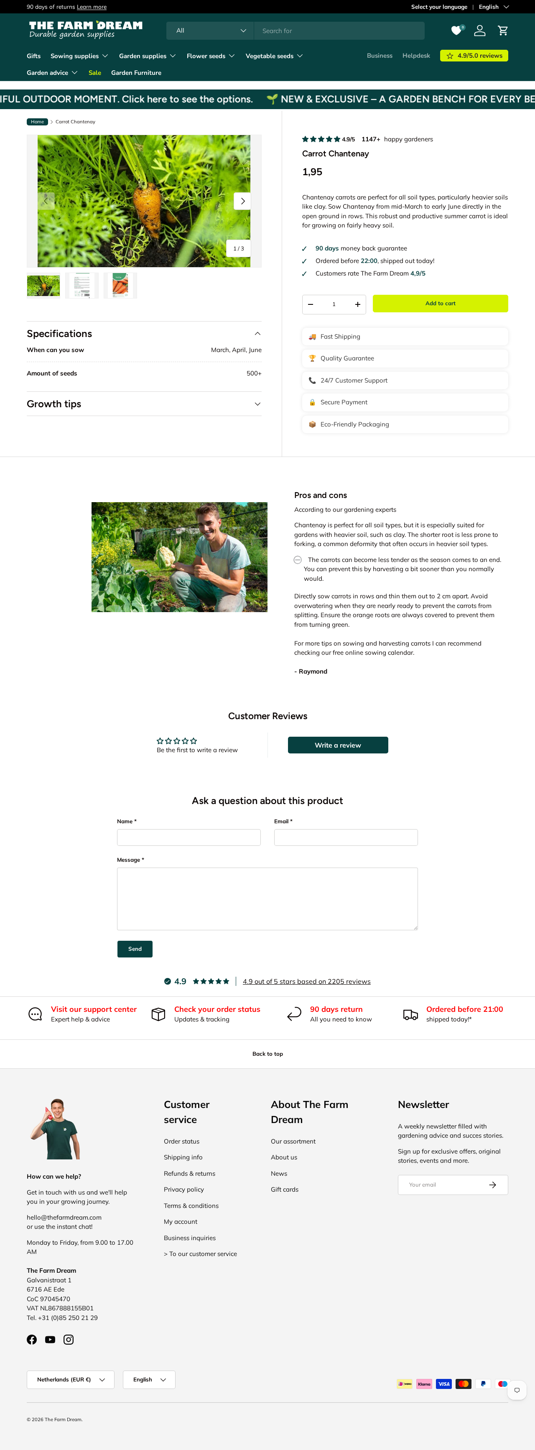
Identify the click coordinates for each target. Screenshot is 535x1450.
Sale (95, 73)
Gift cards (284, 1189)
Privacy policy (184, 1189)
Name (124, 821)
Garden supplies (142, 56)
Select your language (439, 6)
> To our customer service (200, 1254)
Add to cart (440, 303)
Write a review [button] (338, 745)
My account (180, 1221)
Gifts (34, 56)
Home (37, 122)
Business (379, 55)
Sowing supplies (75, 56)
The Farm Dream (63, 1419)
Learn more (157, 6)
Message (128, 859)
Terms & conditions (191, 1206)
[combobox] (295, 31)
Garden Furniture (136, 73)
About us (284, 1157)
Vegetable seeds (269, 56)
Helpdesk (416, 55)
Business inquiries (190, 1238)
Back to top (267, 1053)
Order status (181, 1141)
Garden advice (47, 73)
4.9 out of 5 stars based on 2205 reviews (307, 981)
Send (135, 948)
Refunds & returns (189, 1173)
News (279, 1173)
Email (281, 821)
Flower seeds (206, 56)
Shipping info (183, 1157)
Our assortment (293, 1141)
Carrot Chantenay (75, 122)
